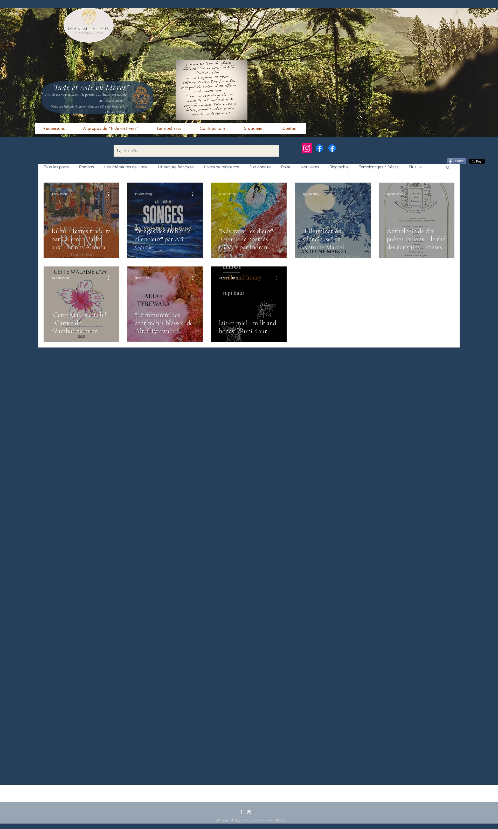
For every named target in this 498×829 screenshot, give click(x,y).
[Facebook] (319, 148)
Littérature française (176, 167)
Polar (285, 167)
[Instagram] (307, 148)
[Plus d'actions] (110, 194)
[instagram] (249, 812)
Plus (412, 167)
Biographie (339, 167)
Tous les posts (56, 167)
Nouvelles (310, 167)
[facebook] (241, 812)
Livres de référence (221, 167)
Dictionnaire (260, 167)
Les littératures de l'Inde (126, 167)
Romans (86, 167)
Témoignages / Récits (378, 167)
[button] (447, 167)
